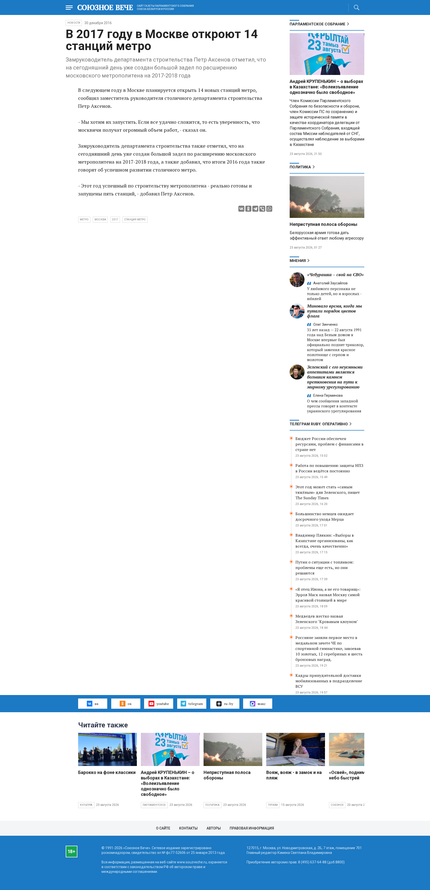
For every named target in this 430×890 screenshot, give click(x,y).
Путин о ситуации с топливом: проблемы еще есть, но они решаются (324, 567)
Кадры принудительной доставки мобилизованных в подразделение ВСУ (328, 681)
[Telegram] (255, 209)
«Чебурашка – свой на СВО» (335, 274)
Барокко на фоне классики (107, 772)
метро (84, 219)
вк (97, 703)
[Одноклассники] (248, 209)
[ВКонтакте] (241, 209)
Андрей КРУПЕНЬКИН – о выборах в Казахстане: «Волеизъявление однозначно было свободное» (326, 87)
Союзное (337, 805)
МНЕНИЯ (298, 260)
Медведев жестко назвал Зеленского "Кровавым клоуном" (326, 618)
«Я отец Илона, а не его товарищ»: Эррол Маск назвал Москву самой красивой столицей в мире (327, 594)
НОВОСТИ (73, 22)
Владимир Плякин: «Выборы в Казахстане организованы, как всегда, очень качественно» (324, 540)
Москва (100, 219)
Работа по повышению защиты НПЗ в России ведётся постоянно (329, 468)
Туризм (273, 805)
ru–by (228, 703)
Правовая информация (252, 828)
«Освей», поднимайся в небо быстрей (354, 775)
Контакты (188, 828)
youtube (163, 703)
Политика (300, 167)
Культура (86, 805)
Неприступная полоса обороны (323, 224)
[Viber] (262, 209)
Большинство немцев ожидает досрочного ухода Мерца (324, 516)
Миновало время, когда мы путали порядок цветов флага (334, 311)
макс (262, 703)
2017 (115, 219)
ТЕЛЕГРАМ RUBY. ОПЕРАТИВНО (319, 424)
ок (130, 703)
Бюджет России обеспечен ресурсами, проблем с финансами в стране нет (329, 444)
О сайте (163, 828)
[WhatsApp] (269, 209)
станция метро (135, 219)
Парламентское (154, 805)
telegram (195, 703)
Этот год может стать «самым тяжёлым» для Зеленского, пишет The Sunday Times (327, 492)
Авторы (214, 828)
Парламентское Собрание (317, 24)
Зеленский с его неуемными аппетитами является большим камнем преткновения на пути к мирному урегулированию (335, 377)
